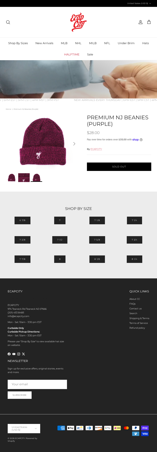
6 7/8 (22, 220)
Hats (145, 43)
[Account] (140, 22)
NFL (107, 43)
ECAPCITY (96, 149)
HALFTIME (71, 54)
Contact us (135, 308)
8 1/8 (97, 259)
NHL (78, 43)
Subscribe (20, 395)
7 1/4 (134, 220)
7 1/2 (59, 239)
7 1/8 (97, 220)
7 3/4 (134, 239)
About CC (134, 299)
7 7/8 (22, 259)
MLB (64, 43)
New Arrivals (44, 43)
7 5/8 (97, 239)
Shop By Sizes (18, 43)
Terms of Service (138, 323)
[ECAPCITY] (78, 22)
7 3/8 (22, 239)
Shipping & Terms (139, 318)
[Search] (8, 22)
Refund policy (137, 327)
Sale (90, 54)
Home (8, 109)
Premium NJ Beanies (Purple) (26, 109)
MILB (92, 43)
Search (133, 313)
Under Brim (126, 43)
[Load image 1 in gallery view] (42, 141)
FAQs (132, 303)
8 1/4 (134, 259)
